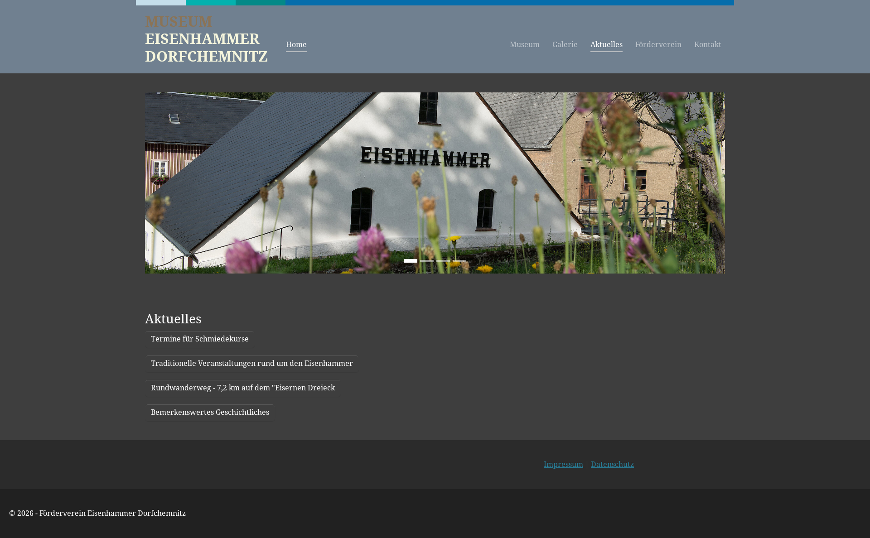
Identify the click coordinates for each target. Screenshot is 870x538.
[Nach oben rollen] (850, 518)
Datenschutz (612, 464)
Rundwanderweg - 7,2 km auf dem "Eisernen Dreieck (243, 388)
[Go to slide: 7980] (427, 260)
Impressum (563, 464)
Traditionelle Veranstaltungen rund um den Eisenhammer (252, 363)
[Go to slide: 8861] (410, 260)
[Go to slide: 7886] (443, 260)
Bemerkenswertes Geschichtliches (210, 412)
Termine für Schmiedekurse (200, 339)
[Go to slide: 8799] (459, 260)
